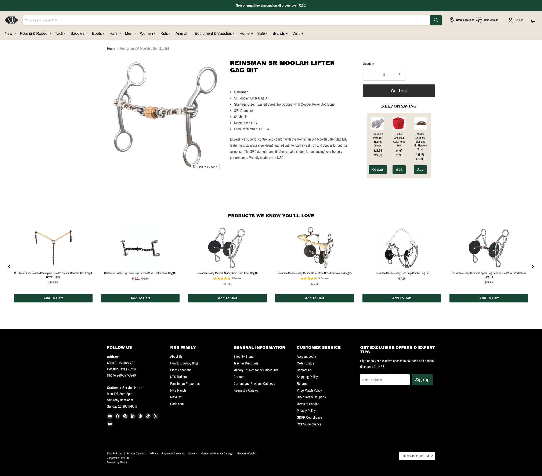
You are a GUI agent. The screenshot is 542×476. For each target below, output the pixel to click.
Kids (164, 33)
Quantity (368, 64)
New (9, 33)
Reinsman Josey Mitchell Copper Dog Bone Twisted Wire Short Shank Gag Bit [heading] (489, 275)
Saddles (78, 33)
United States (415, 456)
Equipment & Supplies (214, 33)
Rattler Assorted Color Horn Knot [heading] (399, 139)
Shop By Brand (244, 356)
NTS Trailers (178, 376)
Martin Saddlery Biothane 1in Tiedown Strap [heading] (420, 141)
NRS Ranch (178, 390)
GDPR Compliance (309, 417)
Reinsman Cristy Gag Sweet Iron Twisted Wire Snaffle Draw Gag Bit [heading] (140, 273)
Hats (113, 33)
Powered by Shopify (117, 462)
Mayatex (176, 397)
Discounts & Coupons (311, 397)
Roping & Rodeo (34, 33)
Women (147, 33)
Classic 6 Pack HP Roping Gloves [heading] (378, 139)
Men (129, 33)
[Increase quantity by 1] (399, 74)
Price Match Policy (309, 390)
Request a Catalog (246, 390)
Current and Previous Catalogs (254, 383)
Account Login (306, 356)
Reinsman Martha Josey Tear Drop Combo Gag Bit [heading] (402, 273)
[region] (399, 148)
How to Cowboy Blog (184, 363)
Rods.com (177, 403)
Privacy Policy (306, 410)
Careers (239, 376)
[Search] (436, 20)
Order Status (305, 363)
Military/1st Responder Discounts (256, 370)
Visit (296, 33)
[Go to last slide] (9, 266)
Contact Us (304, 370)
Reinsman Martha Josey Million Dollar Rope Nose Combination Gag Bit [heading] (314, 273)
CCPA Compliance (309, 424)
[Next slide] (532, 266)
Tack (59, 33)
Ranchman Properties (185, 383)
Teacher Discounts (246, 363)
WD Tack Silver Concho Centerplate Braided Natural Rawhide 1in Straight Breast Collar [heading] (53, 275)
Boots (97, 33)
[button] (516, 20)
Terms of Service (308, 403)
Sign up (422, 379)
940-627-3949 (126, 375)
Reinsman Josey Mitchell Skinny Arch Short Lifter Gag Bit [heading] (227, 273)
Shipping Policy (307, 376)
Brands (279, 33)
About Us (176, 356)
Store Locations (180, 370)
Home (244, 33)
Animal (182, 33)
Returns (302, 383)
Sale (261, 33)
